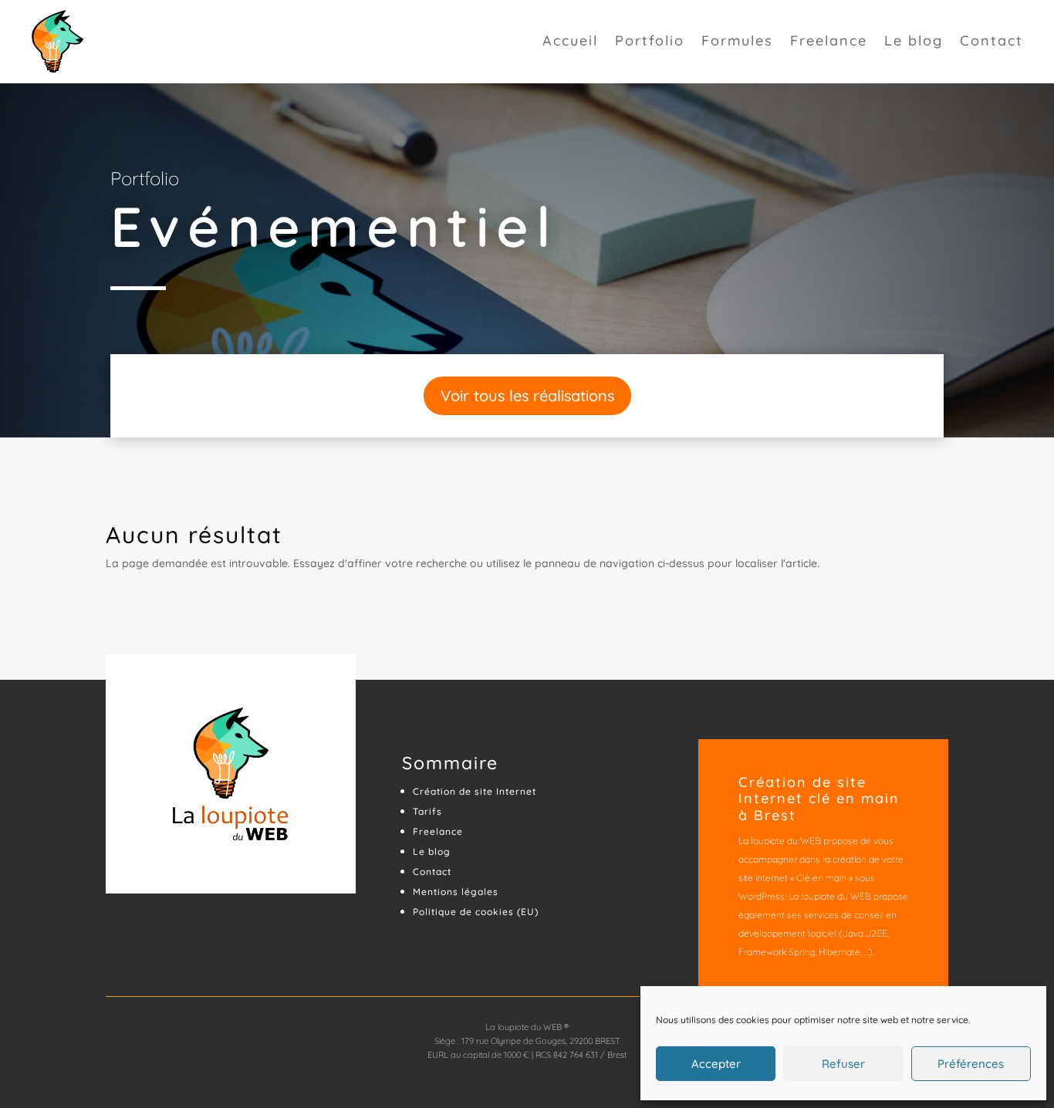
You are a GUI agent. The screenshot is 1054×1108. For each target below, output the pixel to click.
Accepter (716, 1063)
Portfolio (649, 42)
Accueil (570, 42)
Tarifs (427, 811)
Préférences (970, 1063)
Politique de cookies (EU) (476, 911)
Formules (737, 42)
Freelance (828, 42)
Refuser (843, 1063)
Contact (991, 42)
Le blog (913, 42)
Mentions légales (455, 891)
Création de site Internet (474, 791)
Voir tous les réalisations (527, 395)
